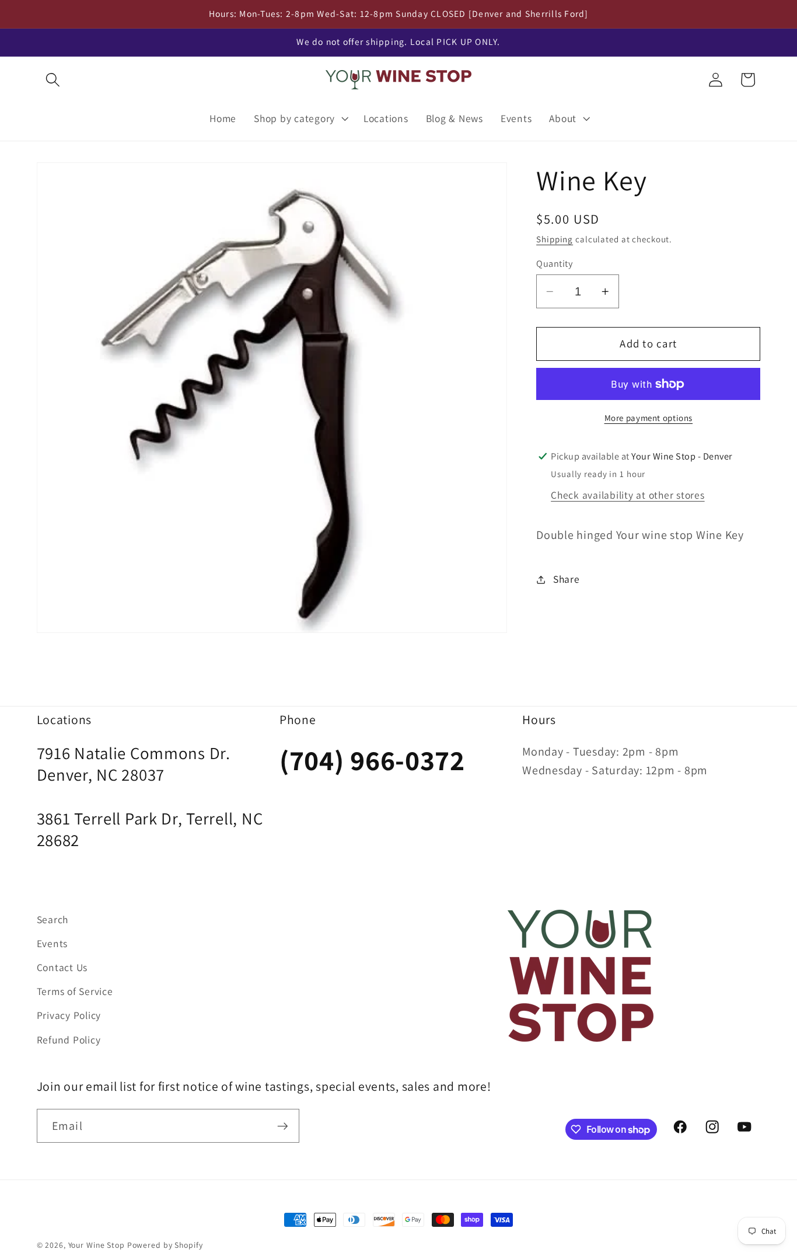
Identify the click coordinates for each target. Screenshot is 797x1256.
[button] (53, 80)
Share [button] (566, 579)
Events (52, 943)
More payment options (648, 418)
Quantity (554, 263)
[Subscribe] (283, 1126)
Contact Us (62, 967)
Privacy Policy (69, 1015)
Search (53, 919)
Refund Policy (69, 1039)
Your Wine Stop (97, 1245)
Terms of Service (75, 991)
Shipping (554, 239)
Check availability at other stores (628, 495)
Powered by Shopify (165, 1245)
